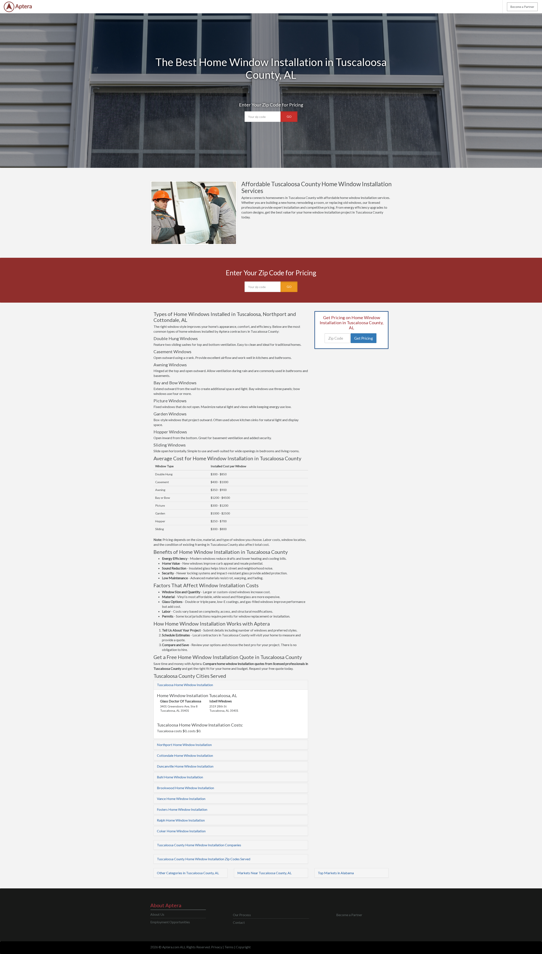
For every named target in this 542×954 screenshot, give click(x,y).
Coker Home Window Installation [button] (181, 831)
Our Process (242, 915)
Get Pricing (363, 338)
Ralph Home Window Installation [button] (181, 820)
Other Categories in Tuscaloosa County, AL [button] (188, 873)
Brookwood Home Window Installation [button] (185, 788)
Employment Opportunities (170, 922)
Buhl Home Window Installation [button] (180, 777)
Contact (239, 922)
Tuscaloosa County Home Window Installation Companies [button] (199, 845)
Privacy (216, 947)
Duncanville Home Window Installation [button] (185, 766)
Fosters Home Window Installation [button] (182, 809)
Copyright (243, 947)
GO (289, 116)
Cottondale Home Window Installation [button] (185, 755)
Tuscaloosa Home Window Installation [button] (185, 685)
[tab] (231, 684)
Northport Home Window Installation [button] (184, 745)
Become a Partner (522, 6)
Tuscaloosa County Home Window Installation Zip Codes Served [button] (203, 859)
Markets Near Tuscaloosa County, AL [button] (264, 873)
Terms (229, 947)
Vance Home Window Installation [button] (181, 799)
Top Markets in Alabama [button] (336, 873)
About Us (157, 914)
